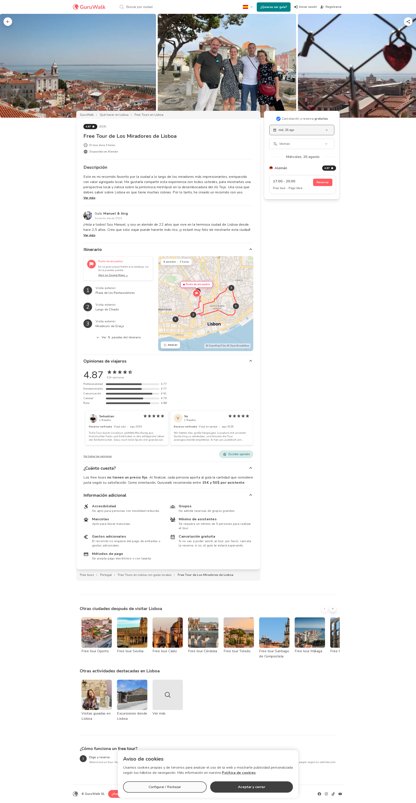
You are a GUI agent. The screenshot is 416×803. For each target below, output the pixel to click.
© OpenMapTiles (216, 345)
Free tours (87, 575)
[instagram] (326, 794)
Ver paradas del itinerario (121, 337)
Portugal (106, 575)
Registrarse (333, 7)
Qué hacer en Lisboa (114, 115)
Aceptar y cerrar (251, 787)
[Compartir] (408, 21)
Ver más (89, 198)
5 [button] (175, 319)
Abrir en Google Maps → (113, 275)
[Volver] (7, 21)
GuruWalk (87, 115)
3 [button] (231, 287)
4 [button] (236, 306)
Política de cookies (239, 772)
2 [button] (193, 314)
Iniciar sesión (308, 7)
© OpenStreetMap (238, 345)
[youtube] (340, 794)
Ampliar (173, 345)
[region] (205, 303)
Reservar (323, 182)
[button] (196, 293)
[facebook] (319, 794)
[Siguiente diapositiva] (405, 65)
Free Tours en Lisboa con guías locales (145, 575)
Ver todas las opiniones (97, 456)
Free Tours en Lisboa (149, 115)
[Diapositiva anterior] (10, 65)
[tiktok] (333, 794)
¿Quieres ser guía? (273, 7)
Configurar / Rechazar (165, 787)
